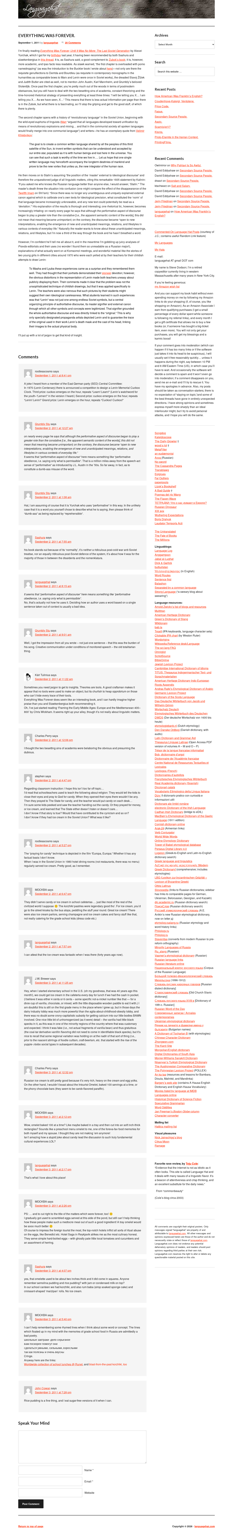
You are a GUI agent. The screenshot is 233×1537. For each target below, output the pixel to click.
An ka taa (160, 1074)
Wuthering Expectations (169, 515)
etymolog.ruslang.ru (167, 923)
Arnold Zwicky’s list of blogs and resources (180, 607)
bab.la (158, 627)
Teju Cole (192, 1163)
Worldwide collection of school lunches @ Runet (53, 1364)
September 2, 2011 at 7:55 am (53, 542)
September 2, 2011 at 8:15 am (53, 586)
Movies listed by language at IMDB (176, 1091)
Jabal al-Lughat (164, 559)
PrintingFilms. (163, 142)
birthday (56, 55)
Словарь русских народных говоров (177, 984)
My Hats (160, 249)
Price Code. (162, 106)
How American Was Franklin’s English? (178, 96)
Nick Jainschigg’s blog (168, 1137)
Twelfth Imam (26, 193)
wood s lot (161, 445)
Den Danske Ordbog (167, 730)
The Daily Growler (166, 441)
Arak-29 (159, 828)
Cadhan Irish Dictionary (169, 812)
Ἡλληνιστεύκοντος (167, 571)
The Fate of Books (166, 536)
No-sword (160, 462)
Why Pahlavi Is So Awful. (186, 165)
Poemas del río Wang (168, 494)
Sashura (40, 537)
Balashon (160, 583)
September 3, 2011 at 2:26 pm (53, 1206)
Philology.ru (162, 931)
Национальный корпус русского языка (179, 968)
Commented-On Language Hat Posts (177, 232)
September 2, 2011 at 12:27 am (54, 428)
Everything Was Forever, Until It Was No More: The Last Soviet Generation (85, 51)
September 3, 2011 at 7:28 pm (53, 1392)
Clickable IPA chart (166, 635)
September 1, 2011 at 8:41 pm (53, 375)
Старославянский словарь (171, 992)
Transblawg (162, 470)
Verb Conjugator (164, 832)
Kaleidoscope (163, 437)
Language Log (163, 551)
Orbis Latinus (163, 886)
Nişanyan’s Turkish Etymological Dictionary (181, 1062)
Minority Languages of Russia (173, 947)
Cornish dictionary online (170, 824)
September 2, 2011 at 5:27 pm (53, 845)
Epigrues (160, 474)
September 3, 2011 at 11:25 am (54, 983)
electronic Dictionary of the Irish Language (180, 808)
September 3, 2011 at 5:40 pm (53, 1319)
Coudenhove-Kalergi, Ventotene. (174, 101)
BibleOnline (162, 660)
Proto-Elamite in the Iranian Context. (176, 137)
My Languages (164, 243)
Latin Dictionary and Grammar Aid (175, 738)
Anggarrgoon (163, 555)
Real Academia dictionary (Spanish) (176, 783)
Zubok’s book (117, 60)
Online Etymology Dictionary (172, 841)
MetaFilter (161, 449)
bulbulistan (161, 567)
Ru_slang (161, 951)
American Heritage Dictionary (172, 615)
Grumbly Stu (42, 424)
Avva (158, 458)
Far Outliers (162, 478)
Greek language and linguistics (173, 861)
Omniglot (160, 652)
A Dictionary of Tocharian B (171, 1033)
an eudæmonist (164, 453)
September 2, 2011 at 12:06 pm (54, 740)
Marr (64, 122)
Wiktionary (161, 623)
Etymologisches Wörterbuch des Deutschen (181, 713)
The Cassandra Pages (168, 466)
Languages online (166, 1095)
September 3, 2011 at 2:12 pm (53, 1117)
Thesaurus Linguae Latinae (171, 742)
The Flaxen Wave (165, 499)
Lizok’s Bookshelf (165, 486)
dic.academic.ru (164, 902)
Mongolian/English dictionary (172, 1050)
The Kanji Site (163, 1046)
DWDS (159, 717)
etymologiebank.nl (166, 726)
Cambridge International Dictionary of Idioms (181, 668)
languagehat (50, 42)
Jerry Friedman (164, 201)
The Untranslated (165, 531)
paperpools (161, 482)
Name (88, 1470)
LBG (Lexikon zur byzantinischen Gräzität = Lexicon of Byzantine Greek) (181, 880)
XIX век (159, 511)
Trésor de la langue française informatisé (179, 750)
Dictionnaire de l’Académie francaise (177, 758)
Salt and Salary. (180, 186)
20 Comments (73, 42)
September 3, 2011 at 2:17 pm (53, 1169)
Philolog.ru (161, 935)
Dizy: (158, 795)
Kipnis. (159, 132)
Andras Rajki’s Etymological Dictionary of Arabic (184, 689)
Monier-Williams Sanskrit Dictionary (176, 1058)
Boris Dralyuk (163, 519)
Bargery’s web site (166, 1083)
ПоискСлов (162, 906)
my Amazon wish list (167, 286)
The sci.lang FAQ (165, 648)
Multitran (160, 611)
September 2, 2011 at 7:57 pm (53, 946)
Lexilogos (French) (166, 771)
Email (87, 1481)
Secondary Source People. (171, 116)
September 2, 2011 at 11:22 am (54, 679)
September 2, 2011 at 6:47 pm (53, 894)
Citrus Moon (162, 1141)
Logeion (160, 853)
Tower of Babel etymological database (178, 845)
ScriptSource (162, 656)
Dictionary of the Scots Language (175, 697)
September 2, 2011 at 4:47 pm (53, 780)
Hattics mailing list (166, 1126)
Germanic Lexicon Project (170, 693)
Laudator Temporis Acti (169, 523)
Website (89, 1493)
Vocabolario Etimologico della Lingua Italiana (182, 791)
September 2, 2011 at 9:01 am (53, 635)
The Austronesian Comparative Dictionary (180, 1066)
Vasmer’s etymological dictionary (174, 955)
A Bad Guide (162, 490)
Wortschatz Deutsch (167, 709)
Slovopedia (162, 890)
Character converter (167, 1115)
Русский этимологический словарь (176, 910)
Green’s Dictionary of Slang (171, 619)
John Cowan (42, 1388)
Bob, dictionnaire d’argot (169, 754)
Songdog (160, 433)
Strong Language (165, 592)
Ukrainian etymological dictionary (175, 1021)
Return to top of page (30, 1526)
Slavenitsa (161, 939)
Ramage (160, 1146)
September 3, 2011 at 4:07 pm (53, 1271)
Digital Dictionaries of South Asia (175, 1054)
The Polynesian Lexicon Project (174, 1070)
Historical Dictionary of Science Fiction (178, 1099)
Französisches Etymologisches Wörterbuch (181, 779)
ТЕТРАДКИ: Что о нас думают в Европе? (181, 503)
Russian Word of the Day (170, 1009)
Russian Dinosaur (166, 507)
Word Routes (163, 575)
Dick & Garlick (163, 563)
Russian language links (169, 960)
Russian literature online (169, 964)
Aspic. (158, 122)
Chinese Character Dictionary (173, 1037)
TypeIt (158, 631)
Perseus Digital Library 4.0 (171, 849)
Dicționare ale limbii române (172, 804)
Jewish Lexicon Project (169, 664)
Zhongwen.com (164, 1042)
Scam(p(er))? (163, 127)
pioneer (106, 273)
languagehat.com (30, 10)
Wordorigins (162, 639)
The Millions (162, 540)
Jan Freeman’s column (177, 1111)
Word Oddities (163, 1107)
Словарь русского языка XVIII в (174, 1001)
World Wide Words (166, 836)
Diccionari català (165, 787)
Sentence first (163, 579)
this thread (47, 60)
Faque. (159, 111)
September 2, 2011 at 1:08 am (53, 497)
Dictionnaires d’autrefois (169, 775)
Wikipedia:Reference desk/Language (177, 644)
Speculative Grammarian (170, 1103)
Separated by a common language (175, 587)
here (109, 68)
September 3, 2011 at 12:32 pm (54, 1072)
